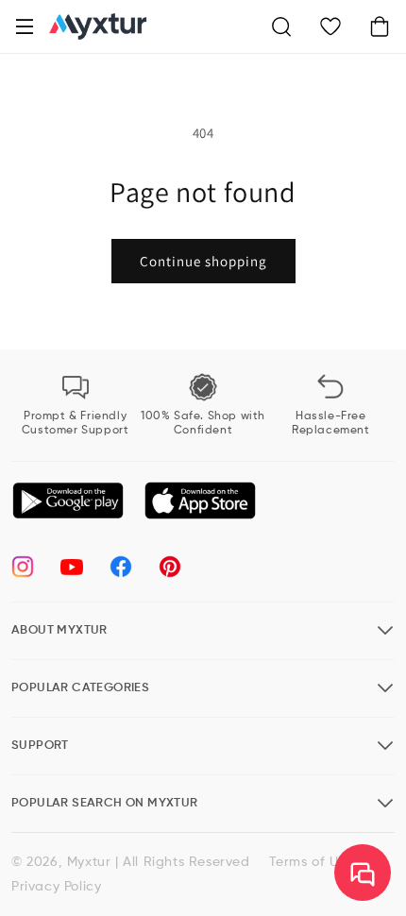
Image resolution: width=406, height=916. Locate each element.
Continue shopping (203, 261)
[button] (24, 26)
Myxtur (89, 862)
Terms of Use (311, 862)
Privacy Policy (56, 886)
